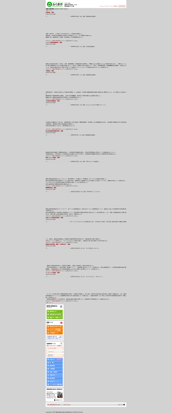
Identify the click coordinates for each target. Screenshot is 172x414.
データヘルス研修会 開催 (53, 272)
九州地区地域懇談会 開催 (53, 101)
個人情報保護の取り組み (53, 404)
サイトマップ (108, 6)
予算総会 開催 (50, 70)
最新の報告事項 (56, 40)
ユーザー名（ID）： (53, 348)
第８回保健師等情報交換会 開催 (54, 131)
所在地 (115, 6)
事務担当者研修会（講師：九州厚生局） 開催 (58, 244)
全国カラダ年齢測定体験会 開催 (54, 217)
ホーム (101, 6)
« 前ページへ (49, 10)
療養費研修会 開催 (51, 187)
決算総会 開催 (50, 12)
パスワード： (51, 351)
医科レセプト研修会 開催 (53, 157)
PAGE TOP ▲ (121, 404)
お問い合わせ (67, 404)
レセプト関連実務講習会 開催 (54, 42)
